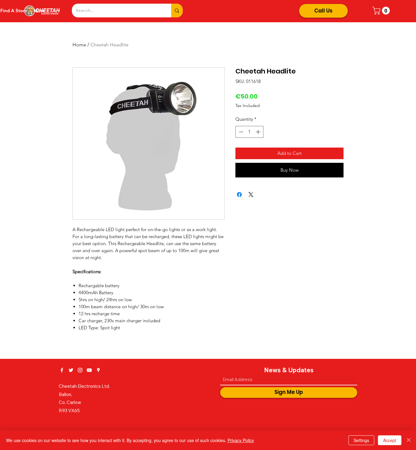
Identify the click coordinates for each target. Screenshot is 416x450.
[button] (382, 11)
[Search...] (177, 10)
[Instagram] (80, 370)
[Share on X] (251, 194)
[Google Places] (98, 370)
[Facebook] (62, 370)
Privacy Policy (240, 440)
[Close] (408, 440)
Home (79, 45)
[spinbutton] (250, 132)
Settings (361, 440)
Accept (389, 440)
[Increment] (259, 132)
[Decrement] (240, 132)
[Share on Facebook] (239, 194)
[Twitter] (71, 370)
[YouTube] (89, 370)
